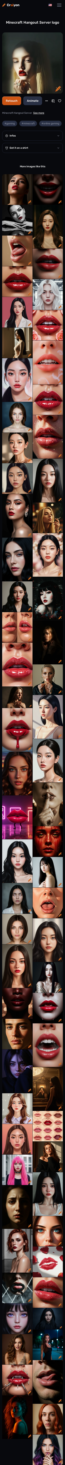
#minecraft (28, 123)
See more (38, 112)
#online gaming (50, 123)
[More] (46, 101)
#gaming (10, 123)
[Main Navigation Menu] (59, 5)
